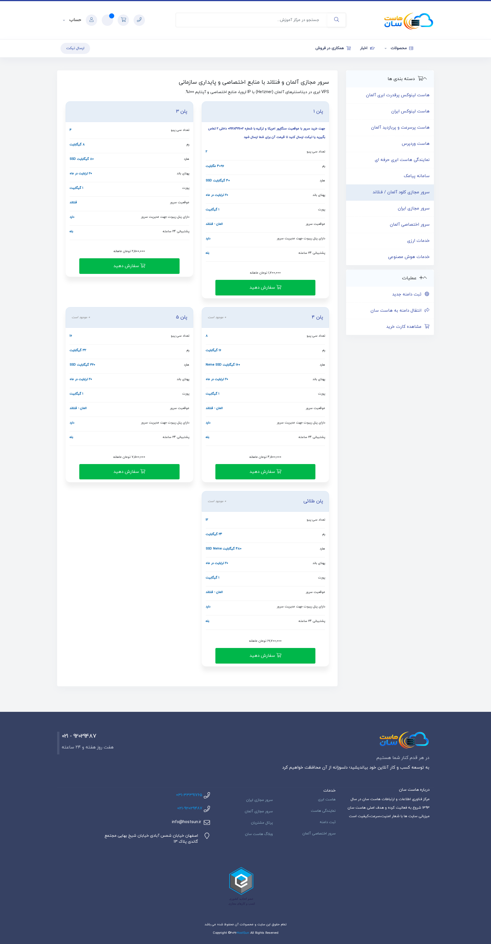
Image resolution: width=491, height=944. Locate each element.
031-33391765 (189, 795)
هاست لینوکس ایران (410, 111)
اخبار (364, 48)
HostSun (243, 933)
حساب (74, 20)
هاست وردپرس (416, 144)
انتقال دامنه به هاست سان (397, 311)
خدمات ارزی (418, 241)
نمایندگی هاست (323, 810)
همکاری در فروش (330, 48)
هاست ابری (327, 799)
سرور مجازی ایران (414, 208)
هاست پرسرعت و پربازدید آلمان (400, 128)
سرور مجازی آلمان (259, 811)
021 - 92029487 (79, 736)
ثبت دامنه (328, 822)
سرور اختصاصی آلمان (410, 225)
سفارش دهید (262, 287)
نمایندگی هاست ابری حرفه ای (402, 160)
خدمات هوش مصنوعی (409, 257)
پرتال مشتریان (262, 822)
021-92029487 (189, 808)
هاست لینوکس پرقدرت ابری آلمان (398, 95)
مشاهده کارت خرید (405, 327)
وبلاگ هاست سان (259, 834)
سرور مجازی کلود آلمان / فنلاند (401, 192)
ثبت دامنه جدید (408, 294)
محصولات (399, 48)
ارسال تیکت (75, 48)
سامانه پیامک (417, 176)
